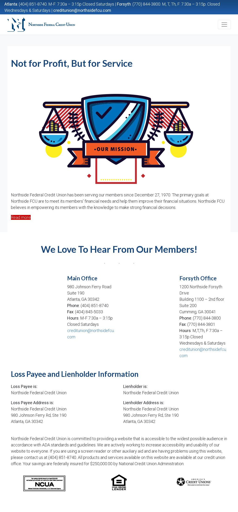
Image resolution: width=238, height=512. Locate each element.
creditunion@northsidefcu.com (82, 10)
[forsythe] (147, 310)
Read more (21, 217)
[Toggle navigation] (224, 24)
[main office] (35, 310)
